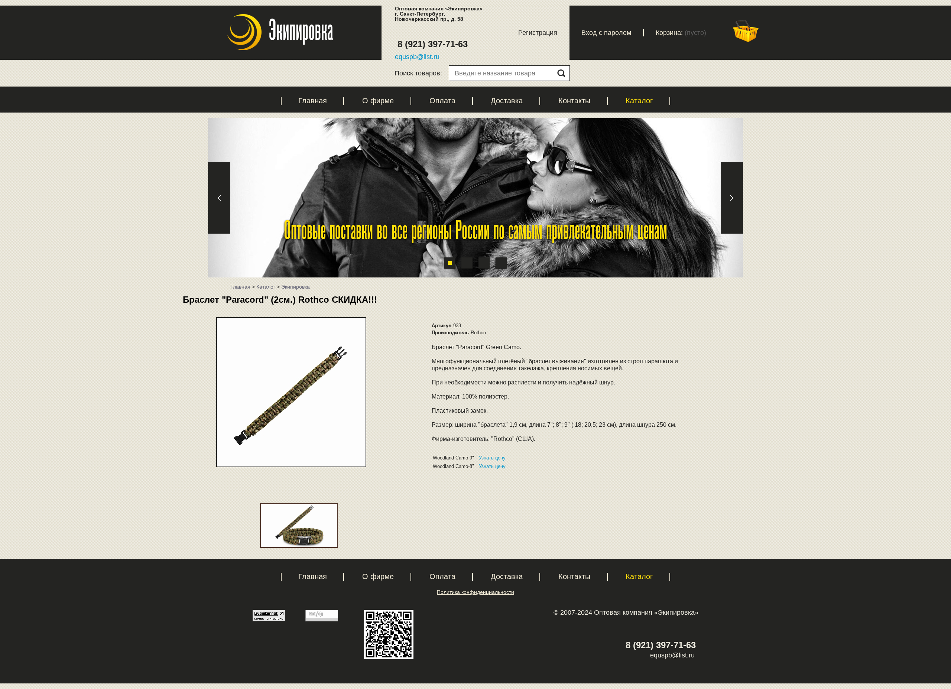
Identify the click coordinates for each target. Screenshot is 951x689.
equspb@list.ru (417, 57)
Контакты (574, 101)
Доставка (507, 101)
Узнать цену (492, 458)
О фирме (378, 101)
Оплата (442, 101)
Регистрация (537, 32)
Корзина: (669, 32)
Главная (312, 101)
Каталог (639, 101)
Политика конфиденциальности (475, 592)
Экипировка (295, 287)
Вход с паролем (606, 32)
